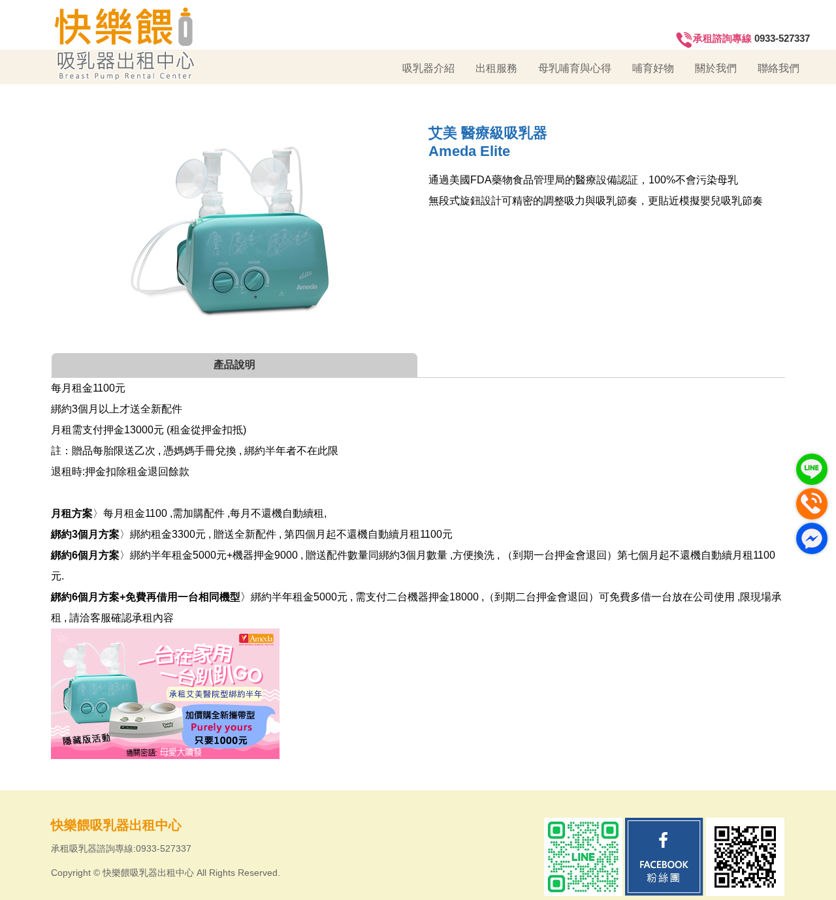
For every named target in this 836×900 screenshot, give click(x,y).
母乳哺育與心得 (574, 68)
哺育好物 (653, 68)
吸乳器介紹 (428, 68)
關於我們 (716, 68)
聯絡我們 (778, 68)
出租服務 (496, 68)
